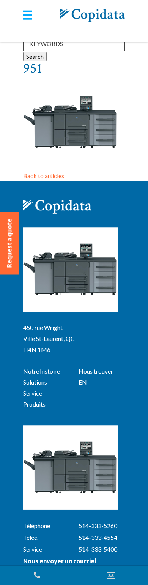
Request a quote (9, 243)
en (83, 382)
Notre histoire (41, 371)
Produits (34, 404)
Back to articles (43, 175)
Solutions (35, 382)
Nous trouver (96, 371)
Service (32, 393)
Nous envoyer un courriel (59, 561)
